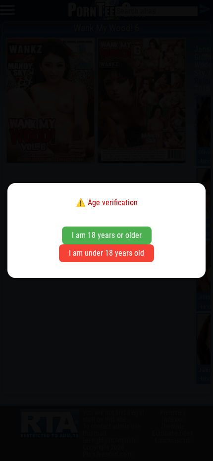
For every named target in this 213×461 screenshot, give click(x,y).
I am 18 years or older (107, 235)
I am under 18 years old (106, 253)
